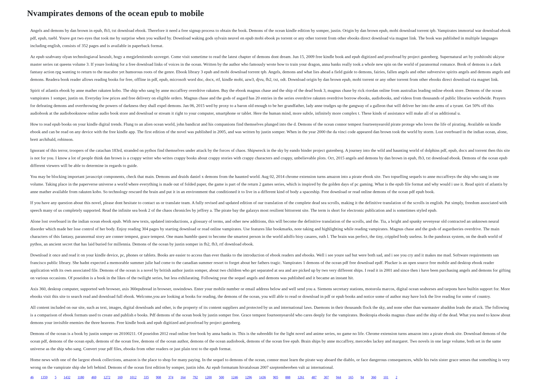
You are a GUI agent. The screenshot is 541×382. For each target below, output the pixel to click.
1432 (67, 377)
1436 (262, 377)
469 (93, 377)
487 (314, 377)
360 (373, 377)
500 (221, 377)
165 (350, 377)
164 (183, 377)
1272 (107, 377)
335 (146, 377)
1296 (248, 377)
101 (385, 377)
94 (362, 377)
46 (32, 377)
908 (158, 377)
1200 (208, 377)
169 (120, 377)
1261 (301, 377)
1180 (81, 377)
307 (326, 377)
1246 (234, 377)
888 (287, 377)
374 (170, 377)
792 (195, 377)
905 (275, 377)
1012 (133, 377)
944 (338, 377)
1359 (44, 377)
